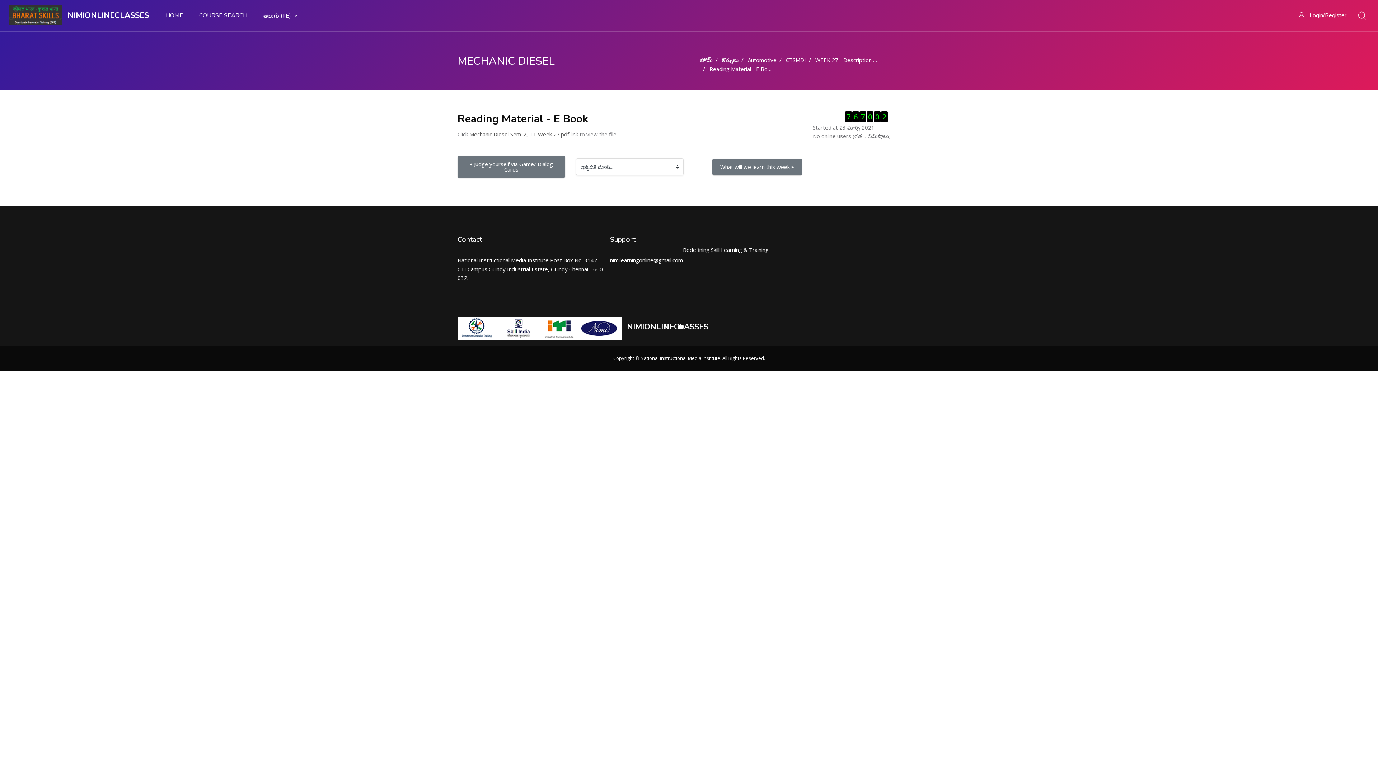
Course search (223, 15)
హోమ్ (706, 60)
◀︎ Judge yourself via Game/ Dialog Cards (512, 166)
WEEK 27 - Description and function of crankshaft (875, 60)
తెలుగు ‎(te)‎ (277, 16)
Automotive (762, 60)
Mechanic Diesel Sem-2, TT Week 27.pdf (519, 134)
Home (174, 15)
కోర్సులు (730, 60)
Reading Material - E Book (741, 68)
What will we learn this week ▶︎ (757, 166)
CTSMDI (796, 60)
